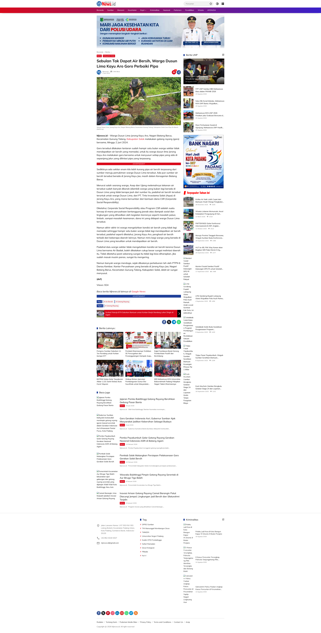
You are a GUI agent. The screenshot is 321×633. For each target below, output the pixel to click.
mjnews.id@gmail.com (110, 543)
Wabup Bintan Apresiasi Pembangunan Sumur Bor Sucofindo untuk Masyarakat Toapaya (136, 381)
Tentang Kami (111, 622)
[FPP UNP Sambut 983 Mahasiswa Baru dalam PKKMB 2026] (188, 91)
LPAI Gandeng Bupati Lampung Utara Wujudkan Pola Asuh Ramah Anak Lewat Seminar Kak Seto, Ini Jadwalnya (209, 297)
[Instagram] (113, 613)
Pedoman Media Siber (128, 622)
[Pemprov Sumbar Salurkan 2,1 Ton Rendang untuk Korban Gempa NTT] (110, 340)
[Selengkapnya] (223, 55)
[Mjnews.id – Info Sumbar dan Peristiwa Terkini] (106, 4)
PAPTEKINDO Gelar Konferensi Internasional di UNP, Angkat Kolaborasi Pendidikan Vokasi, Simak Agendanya (207, 224)
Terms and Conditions (162, 622)
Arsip (188, 622)
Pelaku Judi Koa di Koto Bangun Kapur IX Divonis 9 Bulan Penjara (208, 532)
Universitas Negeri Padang (152, 536)
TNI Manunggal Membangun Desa (155, 528)
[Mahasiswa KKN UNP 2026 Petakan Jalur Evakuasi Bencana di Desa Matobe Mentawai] (188, 115)
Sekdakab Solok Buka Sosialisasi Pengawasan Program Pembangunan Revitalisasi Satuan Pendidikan (209, 328)
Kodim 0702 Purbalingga (152, 540)
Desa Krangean (148, 548)
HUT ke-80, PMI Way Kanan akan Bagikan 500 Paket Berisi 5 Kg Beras (209, 248)
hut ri (144, 555)
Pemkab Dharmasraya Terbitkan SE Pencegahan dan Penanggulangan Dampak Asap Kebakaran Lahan (138, 353)
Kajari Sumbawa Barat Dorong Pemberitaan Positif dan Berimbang (166, 353)
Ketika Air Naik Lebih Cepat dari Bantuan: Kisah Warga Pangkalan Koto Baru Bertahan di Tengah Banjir (209, 200)
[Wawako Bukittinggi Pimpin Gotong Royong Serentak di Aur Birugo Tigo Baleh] (107, 479)
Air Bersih (109, 302)
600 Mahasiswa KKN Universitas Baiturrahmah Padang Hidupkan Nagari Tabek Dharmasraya (167, 381)
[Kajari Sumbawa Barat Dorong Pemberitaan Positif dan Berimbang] (167, 340)
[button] (210, 4)
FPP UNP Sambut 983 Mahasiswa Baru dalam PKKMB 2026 (209, 90)
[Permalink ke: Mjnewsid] (99, 72)
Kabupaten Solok (108, 56)
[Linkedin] (117, 613)
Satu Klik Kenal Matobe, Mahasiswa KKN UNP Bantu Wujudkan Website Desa (209, 102)
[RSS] (136, 613)
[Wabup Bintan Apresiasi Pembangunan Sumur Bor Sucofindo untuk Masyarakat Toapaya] (138, 368)
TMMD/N (145, 532)
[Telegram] (174, 322)
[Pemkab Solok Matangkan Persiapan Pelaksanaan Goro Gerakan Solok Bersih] (107, 460)
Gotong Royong (123, 302)
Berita (99, 56)
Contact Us (178, 622)
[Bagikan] (179, 72)
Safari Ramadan (148, 544)
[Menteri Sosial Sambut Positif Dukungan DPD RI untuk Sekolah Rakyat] (188, 269)
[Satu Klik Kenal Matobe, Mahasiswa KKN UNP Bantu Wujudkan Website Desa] (188, 103)
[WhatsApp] (179, 322)
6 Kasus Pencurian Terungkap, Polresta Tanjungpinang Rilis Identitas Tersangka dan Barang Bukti (208, 558)
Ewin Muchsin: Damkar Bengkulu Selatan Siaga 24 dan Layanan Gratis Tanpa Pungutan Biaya (208, 387)
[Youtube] (122, 613)
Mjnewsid (105, 71)
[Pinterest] (108, 613)
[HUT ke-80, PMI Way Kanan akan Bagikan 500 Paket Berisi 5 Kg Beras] (188, 250)
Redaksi (100, 622)
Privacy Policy (145, 622)
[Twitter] (169, 322)
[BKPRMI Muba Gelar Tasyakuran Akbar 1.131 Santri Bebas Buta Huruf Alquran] (110, 368)
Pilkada (145, 552)
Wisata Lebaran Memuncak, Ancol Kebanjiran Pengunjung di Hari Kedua (209, 212)
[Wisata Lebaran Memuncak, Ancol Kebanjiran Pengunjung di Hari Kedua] (188, 214)
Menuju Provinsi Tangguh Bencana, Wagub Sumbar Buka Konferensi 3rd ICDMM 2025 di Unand (209, 236)
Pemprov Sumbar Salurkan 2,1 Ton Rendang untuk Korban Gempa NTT (109, 353)
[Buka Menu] (222, 3)
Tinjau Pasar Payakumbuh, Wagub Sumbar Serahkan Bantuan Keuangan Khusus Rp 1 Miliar (209, 356)
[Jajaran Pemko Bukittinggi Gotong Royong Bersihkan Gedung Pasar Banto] (107, 403)
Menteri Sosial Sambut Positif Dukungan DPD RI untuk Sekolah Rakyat (208, 267)
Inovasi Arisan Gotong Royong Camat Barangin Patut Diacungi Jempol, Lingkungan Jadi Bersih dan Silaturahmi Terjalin (149, 496)
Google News (138, 291)
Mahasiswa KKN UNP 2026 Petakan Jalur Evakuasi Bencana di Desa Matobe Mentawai (209, 114)
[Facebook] (164, 322)
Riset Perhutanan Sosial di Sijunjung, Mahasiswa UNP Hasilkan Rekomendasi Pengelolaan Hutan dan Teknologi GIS (209, 126)
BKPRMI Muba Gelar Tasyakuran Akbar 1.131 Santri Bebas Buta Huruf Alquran (110, 381)
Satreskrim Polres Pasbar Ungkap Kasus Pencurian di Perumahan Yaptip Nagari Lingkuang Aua (208, 588)
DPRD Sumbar (148, 524)
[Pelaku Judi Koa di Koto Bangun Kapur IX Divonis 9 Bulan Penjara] (188, 533)
